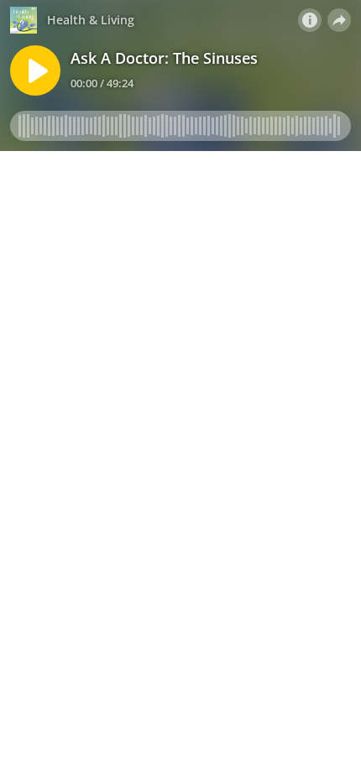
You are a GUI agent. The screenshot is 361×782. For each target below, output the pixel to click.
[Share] (339, 20)
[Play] (35, 70)
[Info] (310, 20)
